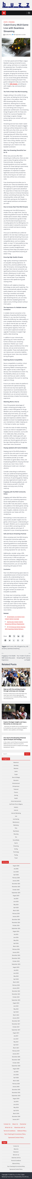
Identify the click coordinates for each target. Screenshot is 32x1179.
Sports (6, 22)
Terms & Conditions (9, 1131)
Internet (16, 810)
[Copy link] (22, 640)
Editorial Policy (21, 1131)
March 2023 (16, 982)
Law (16, 816)
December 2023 (16, 955)
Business (16, 768)
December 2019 (16, 1089)
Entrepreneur (16, 786)
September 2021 (16, 1030)
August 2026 (16, 866)
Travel (16, 858)
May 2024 (16, 940)
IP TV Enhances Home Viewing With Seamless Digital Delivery (15, 628)
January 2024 (16, 952)
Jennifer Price (8, 34)
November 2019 (16, 1092)
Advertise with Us (19, 1127)
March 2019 (16, 1113)
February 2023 (16, 985)
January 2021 (16, 1054)
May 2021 (16, 1042)
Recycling (16, 834)
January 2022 (16, 1018)
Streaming (11, 22)
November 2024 (16, 922)
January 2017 (16, 1119)
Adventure (16, 762)
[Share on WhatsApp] (22, 636)
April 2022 (16, 1012)
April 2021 (16, 1045)
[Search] (29, 13)
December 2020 (16, 1057)
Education (16, 780)
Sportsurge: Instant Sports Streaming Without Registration (14, 623)
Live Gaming (16, 819)
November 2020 (16, 1060)
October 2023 (16, 961)
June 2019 (16, 1104)
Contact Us (7, 1124)
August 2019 (16, 1098)
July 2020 (16, 1071)
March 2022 (16, 1015)
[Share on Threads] (18, 640)
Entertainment (16, 783)
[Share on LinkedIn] (18, 636)
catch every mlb (11, 646)
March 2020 (16, 1080)
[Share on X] (14, 636)
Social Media (16, 840)
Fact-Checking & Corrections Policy (15, 1134)
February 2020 (16, 1083)
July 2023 (16, 970)
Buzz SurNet (16, 1175)
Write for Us (8, 1127)
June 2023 (16, 973)
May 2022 (16, 1009)
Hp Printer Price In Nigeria (16, 804)
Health (16, 798)
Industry (16, 807)
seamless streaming (13, 648)
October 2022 (16, 997)
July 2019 (16, 1101)
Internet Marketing (16, 813)
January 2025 (16, 916)
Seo (16, 837)
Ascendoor (10, 1177)
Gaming (16, 795)
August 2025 (16, 895)
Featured (16, 789)
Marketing (16, 825)
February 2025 (16, 913)
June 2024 (16, 937)
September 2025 (16, 892)
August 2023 (16, 967)
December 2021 (16, 1021)
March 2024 (16, 946)
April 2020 (16, 1077)
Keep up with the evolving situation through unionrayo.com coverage (15, 690)
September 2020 (16, 1066)
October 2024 (16, 925)
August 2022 (16, 1003)
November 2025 (16, 886)
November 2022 (16, 994)
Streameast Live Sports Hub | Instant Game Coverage (15, 618)
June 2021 (16, 1039)
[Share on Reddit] (9, 640)
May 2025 (16, 904)
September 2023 (16, 964)
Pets (16, 828)
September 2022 (16, 1000)
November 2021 (16, 1024)
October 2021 (16, 1027)
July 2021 (16, 1036)
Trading (16, 855)
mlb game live (21, 646)
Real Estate (16, 831)
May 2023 (16, 976)
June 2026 (16, 872)
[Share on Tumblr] (13, 640)
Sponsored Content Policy (16, 1137)
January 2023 (16, 988)
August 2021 (16, 1033)
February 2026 (16, 878)
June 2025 (16, 901)
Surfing (16, 849)
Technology (16, 852)
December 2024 (16, 919)
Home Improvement (16, 801)
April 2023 (16, 979)
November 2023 (16, 958)
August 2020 (16, 1069)
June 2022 (16, 1006)
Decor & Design (16, 777)
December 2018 (16, 1116)
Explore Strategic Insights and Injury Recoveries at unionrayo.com (15, 723)
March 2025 (16, 910)
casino (16, 771)
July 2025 (16, 898)
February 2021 (16, 1051)
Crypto (16, 774)
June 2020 (16, 1074)
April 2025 (16, 907)
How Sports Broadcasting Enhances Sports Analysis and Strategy (15, 738)
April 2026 (16, 875)
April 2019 (16, 1110)
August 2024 (16, 931)
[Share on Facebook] (10, 636)
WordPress (25, 1177)
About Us (15, 1124)
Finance (16, 792)
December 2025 (16, 883)
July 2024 (16, 934)
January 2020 (16, 1086)
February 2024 (16, 949)
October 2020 (16, 1063)
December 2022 (16, 991)
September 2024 (16, 928)
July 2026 (16, 869)
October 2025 (16, 889)
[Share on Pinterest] (5, 640)
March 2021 (16, 1048)
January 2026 (16, 880)
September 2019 (16, 1095)
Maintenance (16, 822)
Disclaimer (23, 1124)
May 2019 (16, 1107)
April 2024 (16, 943)
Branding (16, 765)
